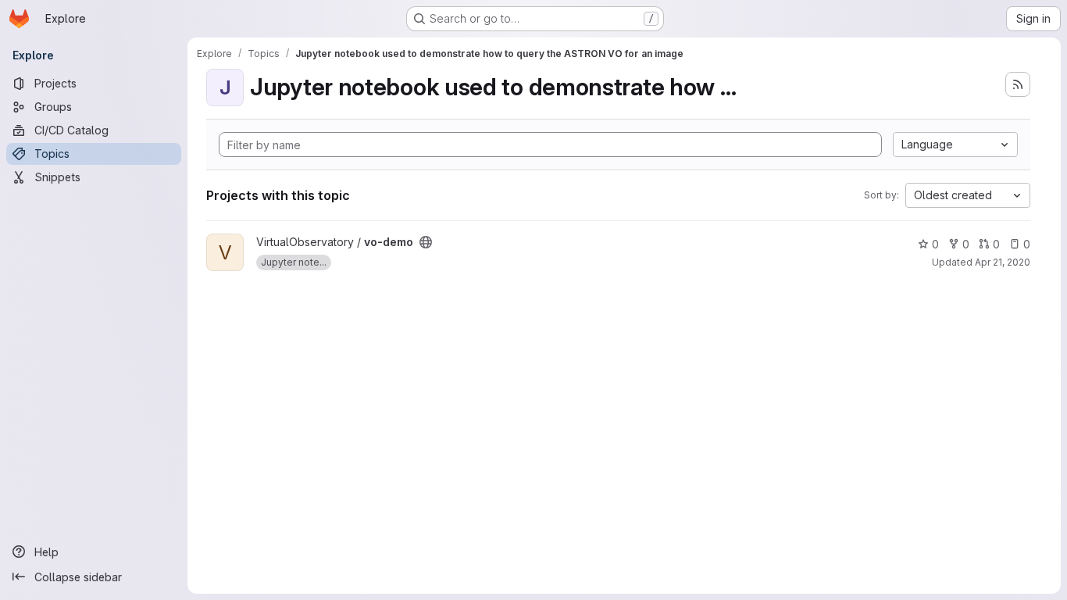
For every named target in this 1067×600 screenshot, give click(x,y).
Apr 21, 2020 (1002, 262)
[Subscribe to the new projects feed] (1017, 84)
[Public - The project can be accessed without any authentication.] (425, 242)
